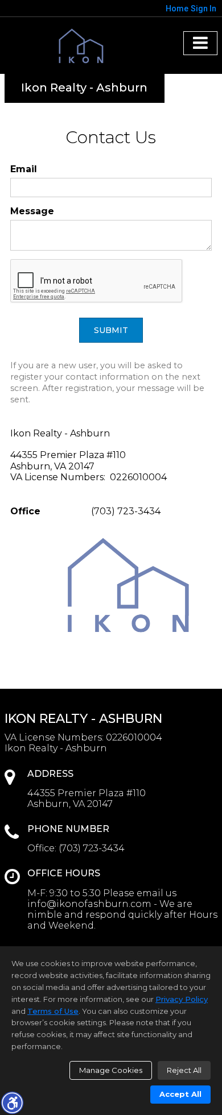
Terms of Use (53, 1011)
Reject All (184, 1070)
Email (23, 169)
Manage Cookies (110, 1070)
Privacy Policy (181, 999)
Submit (111, 330)
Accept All (180, 1094)
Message (32, 211)
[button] (12, 1102)
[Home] (84, 47)
